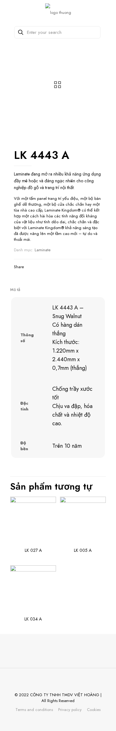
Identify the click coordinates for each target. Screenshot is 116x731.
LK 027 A (33, 550)
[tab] (58, 290)
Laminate (42, 250)
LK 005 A (83, 550)
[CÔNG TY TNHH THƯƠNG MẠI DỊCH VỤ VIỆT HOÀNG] (58, 12)
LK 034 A (33, 619)
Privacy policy (70, 710)
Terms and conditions (34, 710)
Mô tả (15, 290)
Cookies (94, 710)
